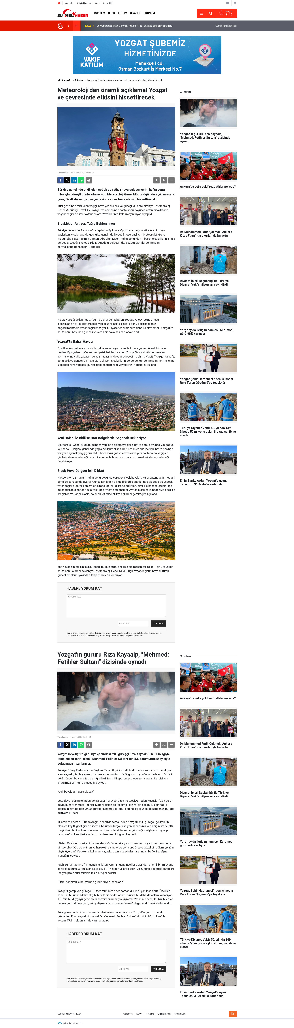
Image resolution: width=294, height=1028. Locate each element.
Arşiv (97, 3)
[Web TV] (227, 3)
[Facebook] (60, 180)
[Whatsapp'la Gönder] (81, 180)
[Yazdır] (89, 180)
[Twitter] (67, 180)
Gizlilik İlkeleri (164, 1014)
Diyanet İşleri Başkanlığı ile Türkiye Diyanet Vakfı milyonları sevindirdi (133, 25)
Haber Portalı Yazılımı (73, 1023)
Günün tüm (226, 25)
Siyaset (135, 13)
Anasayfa (66, 80)
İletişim (150, 1014)
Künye (139, 1014)
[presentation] (68, 26)
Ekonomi (150, 13)
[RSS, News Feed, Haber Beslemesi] (233, 1014)
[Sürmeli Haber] (72, 12)
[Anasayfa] (59, 3)
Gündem (99, 13)
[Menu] (201, 13)
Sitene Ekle (108, 3)
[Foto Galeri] (235, 3)
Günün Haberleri (84, 3)
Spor (111, 13)
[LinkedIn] (74, 180)
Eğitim (122, 13)
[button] (156, 180)
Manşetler (69, 3)
